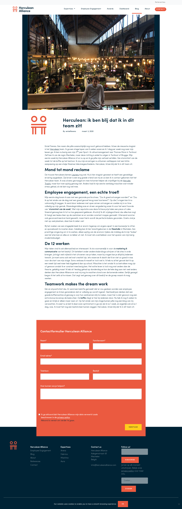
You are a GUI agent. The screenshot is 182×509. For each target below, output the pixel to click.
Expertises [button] (69, 9)
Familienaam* (99, 341)
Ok (123, 504)
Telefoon (44, 371)
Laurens (75, 175)
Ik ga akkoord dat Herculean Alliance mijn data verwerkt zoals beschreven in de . (69, 416)
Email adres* (46, 356)
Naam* (43, 341)
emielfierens (71, 131)
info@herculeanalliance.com (103, 465)
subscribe (130, 460)
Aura (63, 462)
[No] (179, 504)
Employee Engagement (91, 9)
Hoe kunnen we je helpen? (52, 386)
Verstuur (133, 427)
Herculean (55, 149)
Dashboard (124, 9)
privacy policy (63, 418)
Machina (64, 458)
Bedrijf (96, 371)
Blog (137, 9)
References (35, 462)
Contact (160, 9)
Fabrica (64, 454)
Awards (110, 9)
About (147, 9)
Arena (63, 451)
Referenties (160, 2)
